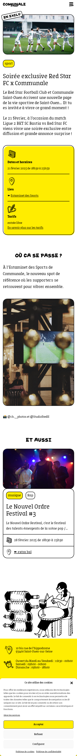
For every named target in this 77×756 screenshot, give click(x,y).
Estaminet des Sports (24, 195)
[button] (71, 683)
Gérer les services (12, 715)
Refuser (38, 734)
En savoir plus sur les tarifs (25, 228)
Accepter (38, 724)
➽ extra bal (23, 552)
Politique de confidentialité (48, 752)
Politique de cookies (25, 752)
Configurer (38, 744)
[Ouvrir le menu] (71, 4)
